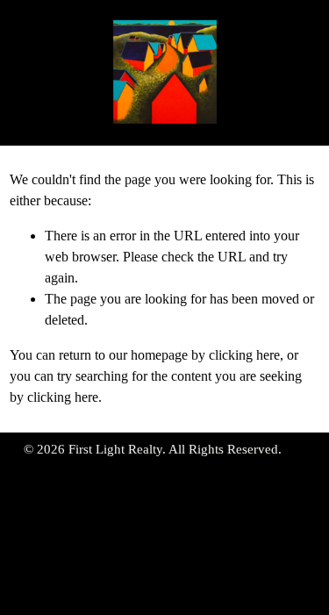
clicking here (244, 354)
